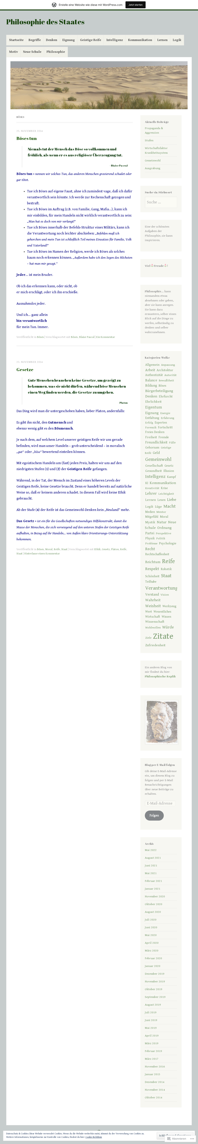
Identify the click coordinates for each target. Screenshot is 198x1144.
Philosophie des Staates (45, 21)
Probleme (151, 543)
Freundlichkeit (156, 442)
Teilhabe (150, 582)
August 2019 (153, 1004)
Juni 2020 (151, 927)
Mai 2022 (151, 850)
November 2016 (155, 1066)
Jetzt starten (136, 4)
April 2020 (152, 943)
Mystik (150, 522)
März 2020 (151, 950)
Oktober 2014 (153, 1097)
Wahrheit (152, 600)
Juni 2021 (151, 865)
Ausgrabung (152, 168)
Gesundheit (153, 471)
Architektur (165, 370)
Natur (161, 522)
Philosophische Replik (160, 676)
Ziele (148, 637)
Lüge (158, 507)
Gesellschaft (154, 466)
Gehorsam (152, 447)
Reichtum (152, 562)
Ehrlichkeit (153, 402)
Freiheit (151, 437)
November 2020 (155, 896)
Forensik (150, 427)
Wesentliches (162, 612)
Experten (161, 423)
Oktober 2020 (153, 904)
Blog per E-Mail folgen (160, 765)
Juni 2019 (151, 1020)
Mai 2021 (151, 873)
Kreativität (152, 488)
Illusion (168, 471)
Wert (148, 612)
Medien (150, 512)
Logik (177, 40)
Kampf (171, 477)
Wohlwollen (153, 627)
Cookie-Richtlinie (93, 1137)
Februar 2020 (153, 958)
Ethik (97, 549)
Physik (150, 538)
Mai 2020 (151, 935)
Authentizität (154, 375)
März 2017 (151, 1058)
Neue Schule (32, 52)
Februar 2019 (153, 1051)
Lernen (162, 40)
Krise (164, 488)
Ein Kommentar (105, 337)
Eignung (68, 40)
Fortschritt (165, 427)
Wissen (166, 617)
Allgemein (152, 365)
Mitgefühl (151, 517)
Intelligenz (114, 40)
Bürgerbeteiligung (159, 391)
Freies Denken (154, 432)
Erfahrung (167, 418)
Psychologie (167, 543)
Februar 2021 (153, 881)
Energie (165, 413)
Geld (156, 453)
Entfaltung (152, 418)
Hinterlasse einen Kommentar (42, 553)
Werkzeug (169, 606)
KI (146, 483)
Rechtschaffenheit (157, 554)
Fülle (172, 442)
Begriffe (35, 40)
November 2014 (155, 1089)
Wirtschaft (152, 617)
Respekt (152, 568)
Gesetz (106, 549)
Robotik (166, 569)
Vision (164, 594)
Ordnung (164, 528)
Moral (48, 549)
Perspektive (163, 533)
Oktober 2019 (153, 989)
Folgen (154, 815)
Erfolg (149, 422)
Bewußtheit (166, 380)
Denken (51, 40)
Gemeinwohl (153, 160)
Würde (168, 627)
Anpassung (168, 365)
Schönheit (152, 576)
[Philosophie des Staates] (99, 85)
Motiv (13, 52)
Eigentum (153, 407)
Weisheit (153, 606)
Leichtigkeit (166, 493)
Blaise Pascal (86, 337)
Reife (57, 549)
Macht (169, 506)
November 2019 (155, 981)
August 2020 (153, 912)
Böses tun (26, 138)
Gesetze (24, 370)
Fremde (164, 437)
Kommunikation (140, 40)
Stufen (149, 140)
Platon (115, 549)
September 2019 (155, 997)
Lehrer (151, 493)
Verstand (152, 594)
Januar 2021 (152, 888)
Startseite (16, 40)
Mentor (161, 512)
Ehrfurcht (166, 396)
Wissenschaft (154, 622)
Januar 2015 (152, 1074)
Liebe (171, 499)
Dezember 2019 (154, 973)
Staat (64, 549)
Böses (40, 337)
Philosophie (56, 52)
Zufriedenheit (155, 645)
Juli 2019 (150, 1012)
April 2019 (152, 1035)
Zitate (163, 636)
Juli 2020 (150, 919)
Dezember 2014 (154, 1082)
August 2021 (153, 857)
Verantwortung (161, 588)
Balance (151, 380)
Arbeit (150, 370)
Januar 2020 (152, 966)
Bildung (151, 386)
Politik (160, 538)
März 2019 (151, 1043)
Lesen (161, 500)
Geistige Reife (90, 40)
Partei (149, 533)
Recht (150, 549)
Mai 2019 (151, 1028)
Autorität (170, 375)
